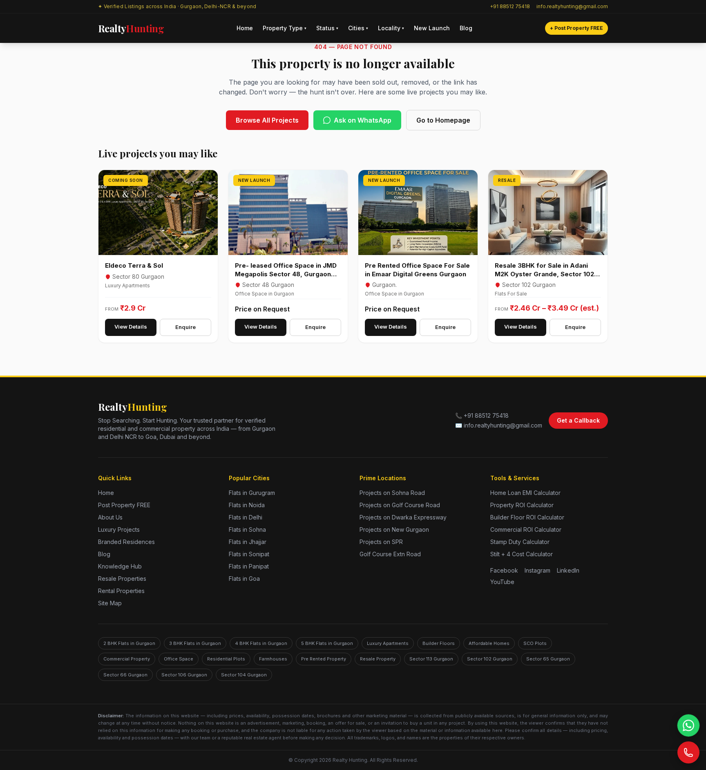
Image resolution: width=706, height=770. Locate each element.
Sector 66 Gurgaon (125, 675)
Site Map (110, 603)
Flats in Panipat (249, 566)
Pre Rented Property (323, 659)
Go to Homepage (443, 120)
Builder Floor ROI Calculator (527, 517)
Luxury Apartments (388, 643)
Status (327, 28)
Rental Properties (121, 590)
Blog (466, 28)
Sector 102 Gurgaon (489, 659)
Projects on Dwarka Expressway (403, 517)
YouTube (502, 581)
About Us (110, 517)
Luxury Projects (119, 529)
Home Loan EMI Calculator (525, 492)
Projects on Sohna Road (392, 492)
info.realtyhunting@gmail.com (572, 6)
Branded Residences (126, 541)
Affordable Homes (489, 643)
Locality (391, 28)
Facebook (504, 570)
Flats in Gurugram (252, 492)
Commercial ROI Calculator (525, 529)
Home (245, 28)
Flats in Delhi (245, 517)
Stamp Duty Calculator (520, 541)
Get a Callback (578, 420)
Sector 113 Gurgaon (431, 659)
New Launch (432, 28)
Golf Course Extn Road (390, 554)
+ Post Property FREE (576, 28)
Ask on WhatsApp (362, 120)
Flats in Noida (247, 504)
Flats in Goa (244, 578)
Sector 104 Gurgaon (244, 675)
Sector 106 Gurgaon (184, 675)
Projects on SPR (381, 541)
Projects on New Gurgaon (394, 529)
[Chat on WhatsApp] (688, 725)
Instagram (537, 570)
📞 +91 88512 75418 (482, 415)
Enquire (185, 327)
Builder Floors (438, 643)
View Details (130, 326)
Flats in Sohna (247, 529)
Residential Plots (226, 659)
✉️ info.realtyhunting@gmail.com (498, 425)
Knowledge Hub (120, 566)
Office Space (178, 659)
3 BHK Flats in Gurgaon (195, 643)
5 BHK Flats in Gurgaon (327, 643)
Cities (358, 28)
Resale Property (377, 659)
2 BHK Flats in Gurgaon (129, 643)
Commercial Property (126, 659)
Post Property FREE (124, 504)
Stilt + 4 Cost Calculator (521, 554)
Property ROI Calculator (522, 504)
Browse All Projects (267, 120)
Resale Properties (122, 578)
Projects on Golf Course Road (400, 504)
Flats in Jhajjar (247, 541)
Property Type (284, 28)
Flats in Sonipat (249, 554)
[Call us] (688, 752)
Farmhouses (273, 659)
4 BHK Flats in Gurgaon (261, 643)
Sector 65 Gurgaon (548, 659)
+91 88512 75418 (510, 6)
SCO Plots (535, 643)
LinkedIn (568, 570)
